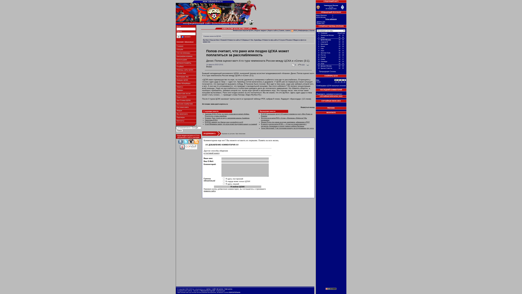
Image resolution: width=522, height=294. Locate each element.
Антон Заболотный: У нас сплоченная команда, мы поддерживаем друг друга (287, 128)
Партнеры (181, 117)
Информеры (303, 30)
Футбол (206, 40)
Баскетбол (215, 40)
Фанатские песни (183, 94)
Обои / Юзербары (183, 83)
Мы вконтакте (182, 114)
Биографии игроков (184, 56)
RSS (295, 30)
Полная (339, 26)
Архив (312, 30)
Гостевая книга (183, 107)
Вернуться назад (308, 107)
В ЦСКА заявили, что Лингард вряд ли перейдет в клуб (224, 122)
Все (340, 96)
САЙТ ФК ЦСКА (217, 289)
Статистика (181, 73)
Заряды (180, 90)
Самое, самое (284, 30)
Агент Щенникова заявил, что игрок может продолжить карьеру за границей (231, 124)
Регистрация (180, 41)
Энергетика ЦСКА (211, 120)
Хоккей (223, 40)
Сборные (245, 40)
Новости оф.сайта (270, 40)
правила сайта (210, 191)
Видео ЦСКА (182, 97)
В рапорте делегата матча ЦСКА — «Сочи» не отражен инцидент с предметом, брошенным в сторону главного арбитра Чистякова (284, 125)
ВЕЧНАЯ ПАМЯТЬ (184, 63)
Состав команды (183, 53)
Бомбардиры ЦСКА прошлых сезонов (331, 86)
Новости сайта (234, 40)
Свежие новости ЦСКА (212, 36)
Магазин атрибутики (185, 104)
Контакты (180, 121)
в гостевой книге (212, 153)
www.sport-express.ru (219, 104)
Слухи (282, 40)
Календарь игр (182, 77)
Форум (179, 111)
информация (220, 291)
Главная (180, 46)
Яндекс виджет (260, 30)
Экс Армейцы (256, 40)
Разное (289, 40)
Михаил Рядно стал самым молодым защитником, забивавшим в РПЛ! (285, 122)
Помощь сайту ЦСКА (185, 70)
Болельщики (182, 60)
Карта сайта (273, 30)
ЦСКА (208, 289)
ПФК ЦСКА (228, 289)
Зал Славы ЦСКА (184, 100)
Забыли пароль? (189, 41)
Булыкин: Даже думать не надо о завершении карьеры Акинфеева (227, 118)
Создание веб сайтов (184, 291)
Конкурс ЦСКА (182, 80)
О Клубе (180, 49)
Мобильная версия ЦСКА (243, 30)
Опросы (180, 87)
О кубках (180, 66)
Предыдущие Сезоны (327, 71)
